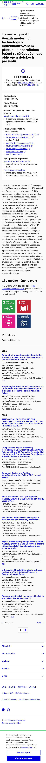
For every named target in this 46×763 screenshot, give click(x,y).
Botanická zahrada (9, 699)
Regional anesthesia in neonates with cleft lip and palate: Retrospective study (23, 597)
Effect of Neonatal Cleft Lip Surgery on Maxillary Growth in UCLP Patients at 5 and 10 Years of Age (23, 499)
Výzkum (5, 661)
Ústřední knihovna (22, 693)
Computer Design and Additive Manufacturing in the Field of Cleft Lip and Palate (21, 475)
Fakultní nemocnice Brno (14, 170)
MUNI (4, 687)
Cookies (17, 723)
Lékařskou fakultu (25, 83)
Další (39, 623)
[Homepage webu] (13, 3)
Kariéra (5, 668)
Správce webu (7, 723)
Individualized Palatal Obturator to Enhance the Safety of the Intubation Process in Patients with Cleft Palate (22, 572)
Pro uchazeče (8, 654)
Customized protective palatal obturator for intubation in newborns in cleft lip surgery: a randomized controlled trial (22, 357)
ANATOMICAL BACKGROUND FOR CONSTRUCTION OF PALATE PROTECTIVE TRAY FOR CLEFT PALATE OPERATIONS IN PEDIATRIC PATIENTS (22, 422)
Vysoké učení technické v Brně (17, 161)
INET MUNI (22, 687)
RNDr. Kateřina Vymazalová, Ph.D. (21, 134)
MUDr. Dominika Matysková (18, 146)
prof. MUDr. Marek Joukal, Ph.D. (20, 143)
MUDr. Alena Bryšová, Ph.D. (18, 137)
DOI (3, 381)
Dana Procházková (14, 152)
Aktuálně (6, 646)
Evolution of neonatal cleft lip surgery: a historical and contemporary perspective (20, 519)
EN (32, 4)
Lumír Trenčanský (14, 154)
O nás (4, 676)
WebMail (32, 687)
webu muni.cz (32, 85)
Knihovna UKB (7, 693)
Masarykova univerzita (16, 720)
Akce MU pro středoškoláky (29, 699)
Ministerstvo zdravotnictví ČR (16, 116)
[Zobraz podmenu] (40, 646)
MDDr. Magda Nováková (16, 149)
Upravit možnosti (26, 747)
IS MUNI (12, 687)
